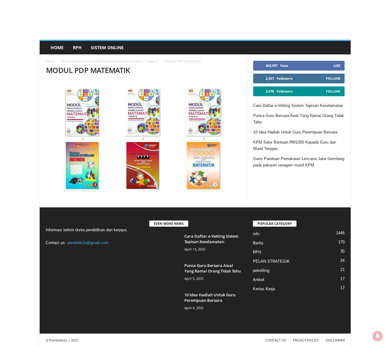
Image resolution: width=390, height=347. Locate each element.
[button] (341, 47)
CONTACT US (275, 340)
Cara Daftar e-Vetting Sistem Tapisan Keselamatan (298, 105)
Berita (258, 243)
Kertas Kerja (264, 289)
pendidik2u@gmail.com (87, 242)
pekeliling (261, 270)
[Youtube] (101, 254)
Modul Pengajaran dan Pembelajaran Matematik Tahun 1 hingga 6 (109, 61)
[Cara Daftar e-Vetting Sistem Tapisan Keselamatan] (164, 244)
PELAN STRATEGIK (271, 261)
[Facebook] (52, 254)
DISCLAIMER (335, 340)
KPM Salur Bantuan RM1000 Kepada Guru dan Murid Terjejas (294, 145)
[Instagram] (64, 254)
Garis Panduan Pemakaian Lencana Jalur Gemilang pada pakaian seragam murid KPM (298, 161)
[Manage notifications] (377, 336)
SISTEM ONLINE (107, 47)
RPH (77, 47)
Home (57, 47)
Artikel (258, 279)
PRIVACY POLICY (306, 340)
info (256, 234)
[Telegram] (77, 254)
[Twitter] (89, 254)
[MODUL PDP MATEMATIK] (143, 136)
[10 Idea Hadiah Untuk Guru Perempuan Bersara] (164, 303)
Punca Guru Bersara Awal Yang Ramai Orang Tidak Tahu (298, 118)
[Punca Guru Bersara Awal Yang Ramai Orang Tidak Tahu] (164, 274)
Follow (333, 78)
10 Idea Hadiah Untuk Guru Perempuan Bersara (295, 132)
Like (336, 65)
